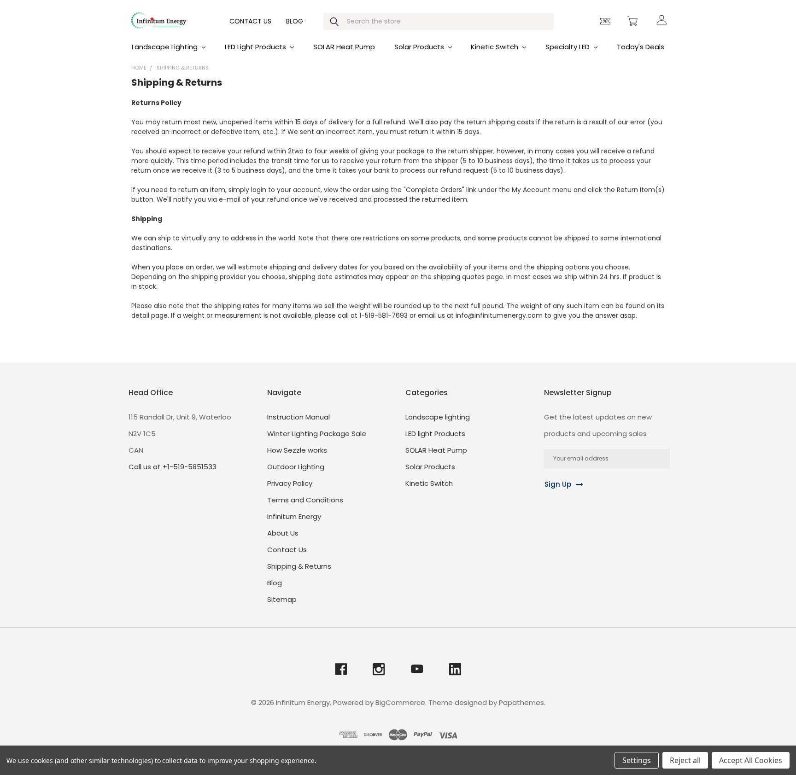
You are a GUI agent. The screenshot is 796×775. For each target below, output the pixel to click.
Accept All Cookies (750, 760)
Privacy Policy (289, 483)
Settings (636, 760)
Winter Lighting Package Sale (316, 433)
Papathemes (521, 702)
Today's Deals (640, 47)
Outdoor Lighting (295, 467)
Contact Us (250, 21)
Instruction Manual (298, 417)
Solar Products (420, 47)
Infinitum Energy (294, 516)
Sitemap (282, 599)
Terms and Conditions (305, 500)
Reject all (685, 760)
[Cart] (634, 21)
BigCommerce (400, 702)
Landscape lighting (165, 47)
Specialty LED (568, 47)
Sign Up (557, 484)
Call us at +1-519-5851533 (173, 467)
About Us (282, 533)
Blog (294, 21)
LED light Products (256, 47)
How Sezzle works (297, 450)
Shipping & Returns (299, 566)
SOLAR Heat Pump (344, 47)
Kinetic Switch (495, 47)
